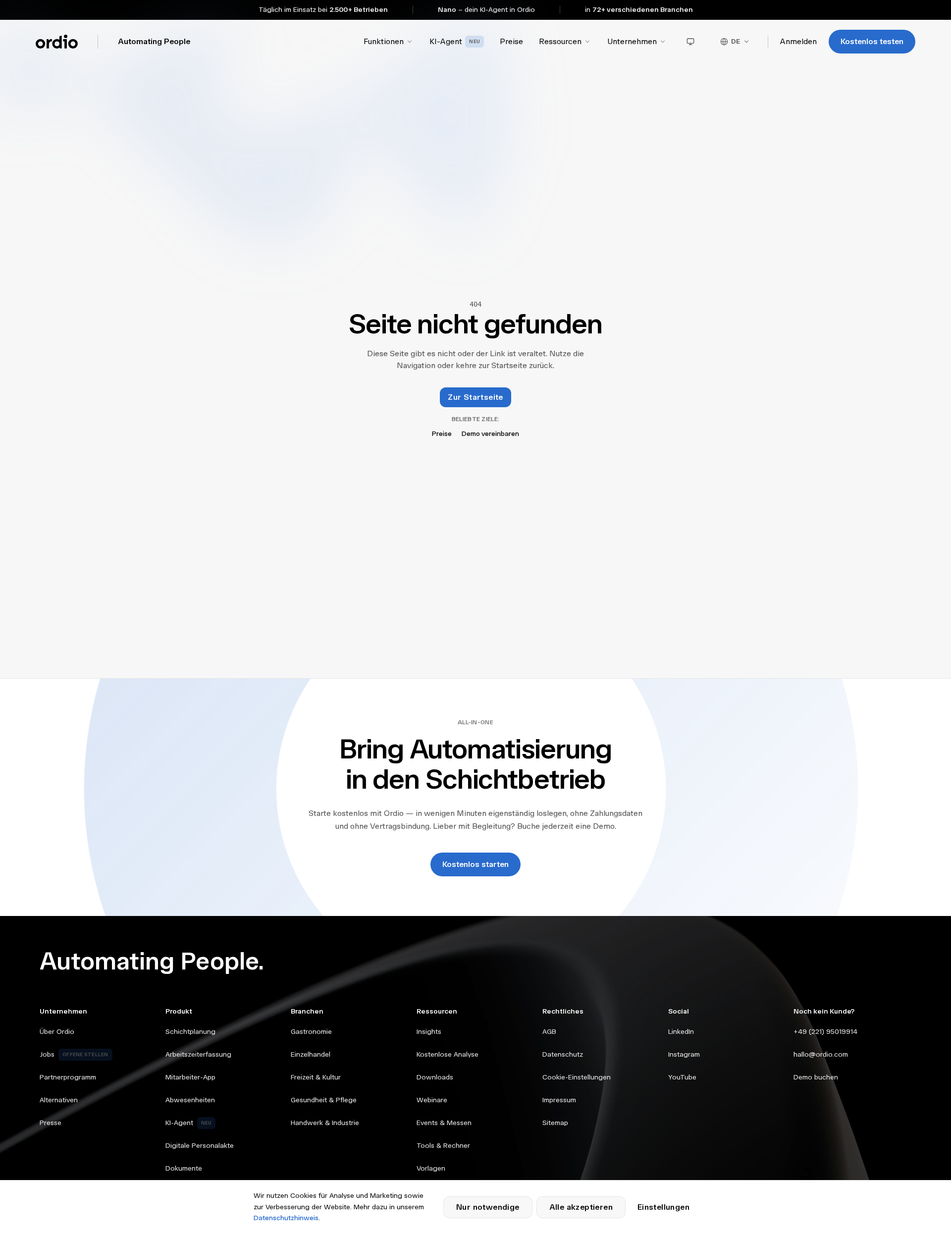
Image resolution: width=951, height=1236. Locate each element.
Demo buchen (815, 1077)
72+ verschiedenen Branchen (642, 9)
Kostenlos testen (872, 41)
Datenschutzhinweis (286, 1218)
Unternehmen (632, 41)
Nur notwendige (488, 1207)
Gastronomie (311, 1031)
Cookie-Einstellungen (576, 1077)
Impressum (559, 1100)
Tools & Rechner (443, 1145)
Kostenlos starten (475, 864)
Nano (447, 9)
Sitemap (555, 1123)
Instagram (684, 1054)
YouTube (682, 1077)
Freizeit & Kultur (316, 1077)
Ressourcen (560, 41)
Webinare (432, 1100)
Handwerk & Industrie (325, 1123)
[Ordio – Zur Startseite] (57, 42)
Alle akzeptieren (581, 1207)
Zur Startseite (475, 397)
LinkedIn (681, 1031)
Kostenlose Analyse (447, 1054)
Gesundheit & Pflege (324, 1100)
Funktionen (384, 41)
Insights (429, 1031)
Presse (50, 1123)
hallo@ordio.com (820, 1054)
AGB (549, 1031)
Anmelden (798, 41)
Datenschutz (562, 1054)
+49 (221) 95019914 (825, 1031)
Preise (511, 41)
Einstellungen (663, 1207)
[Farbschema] (690, 42)
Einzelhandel (310, 1054)
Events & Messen (444, 1123)
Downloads (435, 1077)
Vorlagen (431, 1168)
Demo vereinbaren (490, 434)
